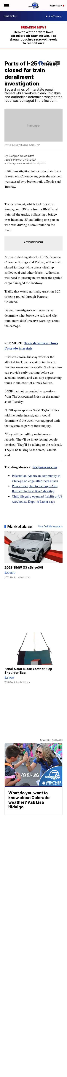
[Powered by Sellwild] (57, 740)
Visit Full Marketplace (50, 526)
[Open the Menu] (6, 5)
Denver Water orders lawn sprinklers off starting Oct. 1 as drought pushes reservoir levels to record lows (33, 37)
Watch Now (56, 6)
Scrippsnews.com (45, 467)
